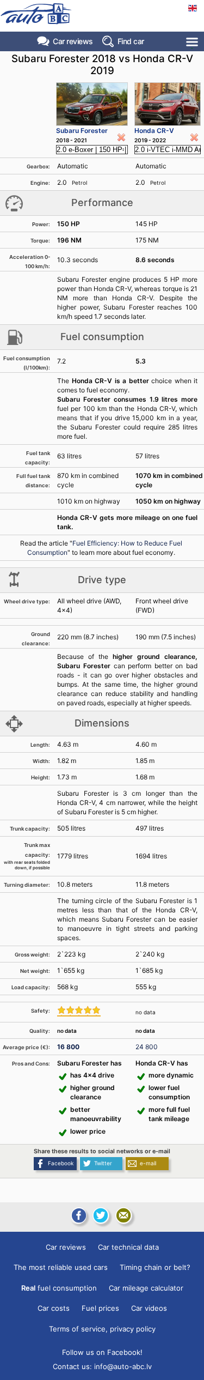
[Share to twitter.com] (100, 1215)
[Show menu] (193, 42)
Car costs (54, 1308)
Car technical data (128, 1247)
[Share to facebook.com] (77, 1215)
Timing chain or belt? (155, 1267)
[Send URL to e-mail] (123, 1215)
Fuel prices (100, 1308)
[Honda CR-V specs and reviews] (167, 104)
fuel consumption (59, 1288)
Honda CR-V (154, 130)
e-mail (148, 1163)
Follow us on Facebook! (102, 1352)
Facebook (60, 1163)
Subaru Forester (82, 130)
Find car (131, 41)
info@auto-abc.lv (123, 1366)
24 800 (146, 1047)
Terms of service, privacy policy (102, 1328)
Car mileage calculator (146, 1288)
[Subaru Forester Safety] (79, 1011)
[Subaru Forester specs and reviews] (91, 104)
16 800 (68, 1047)
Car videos (149, 1308)
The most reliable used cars (61, 1267)
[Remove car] (121, 137)
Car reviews (73, 41)
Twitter (103, 1163)
